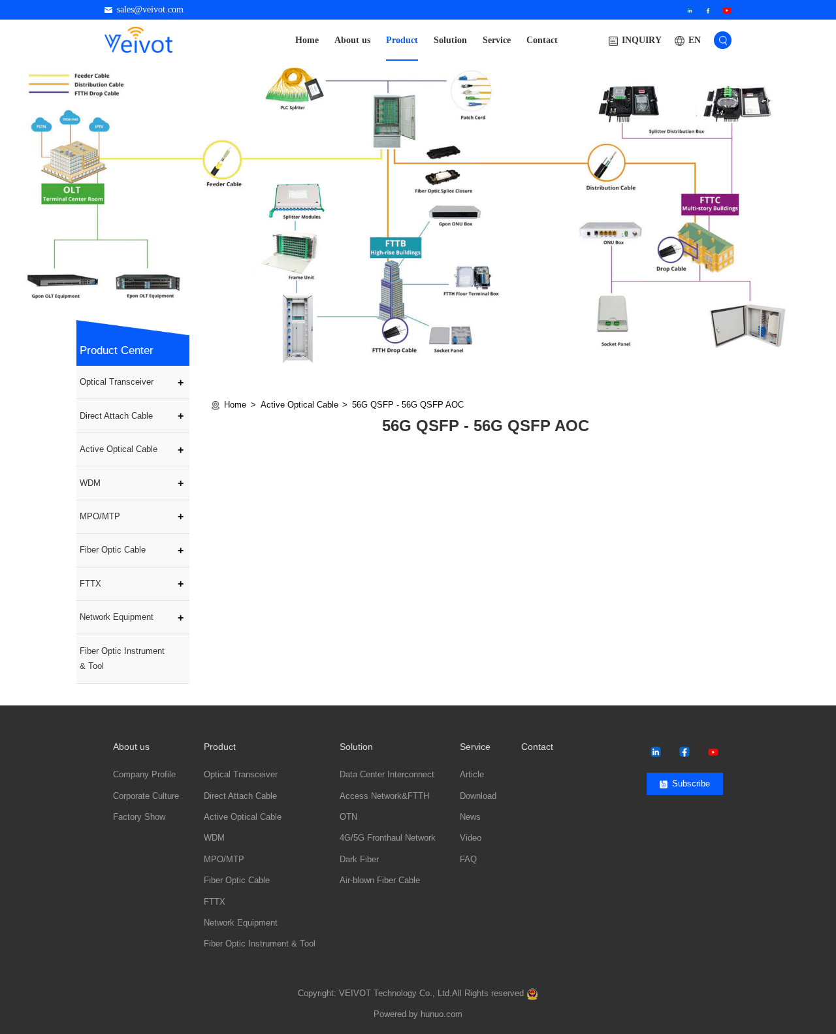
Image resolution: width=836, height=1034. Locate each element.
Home (307, 40)
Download (478, 796)
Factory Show (139, 817)
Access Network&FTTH (384, 796)
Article (472, 774)
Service (497, 40)
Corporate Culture (146, 796)
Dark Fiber (359, 859)
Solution (450, 40)
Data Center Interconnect (387, 774)
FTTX (90, 584)
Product (402, 40)
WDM (90, 483)
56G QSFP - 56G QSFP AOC (408, 405)
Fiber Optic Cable (113, 550)
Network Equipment (116, 617)
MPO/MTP (100, 516)
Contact (542, 40)
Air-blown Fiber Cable (380, 880)
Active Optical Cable (118, 449)
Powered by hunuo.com (418, 1014)
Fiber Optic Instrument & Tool (122, 658)
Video (470, 838)
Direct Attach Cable (116, 416)
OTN (348, 817)
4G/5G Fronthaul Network (388, 838)
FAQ (468, 859)
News (470, 817)
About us (352, 40)
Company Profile (144, 774)
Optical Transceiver (116, 382)
